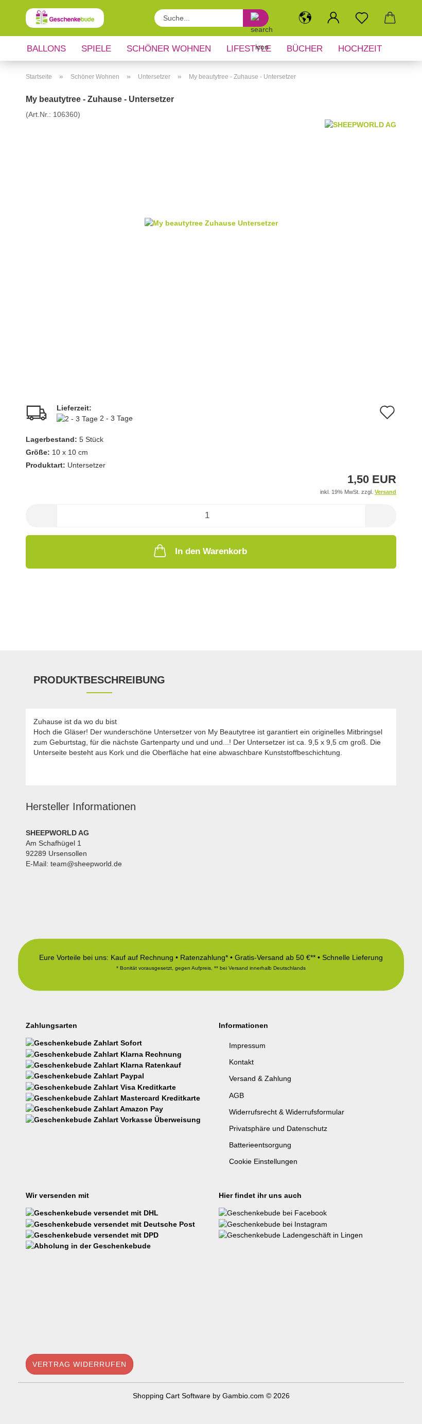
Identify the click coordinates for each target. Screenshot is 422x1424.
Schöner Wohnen (169, 49)
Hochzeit (360, 49)
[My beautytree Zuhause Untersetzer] (211, 222)
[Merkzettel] (361, 18)
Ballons (46, 49)
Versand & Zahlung (260, 1078)
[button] (305, 18)
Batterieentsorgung (260, 1145)
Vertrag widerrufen (79, 1364)
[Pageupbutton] (393, 1408)
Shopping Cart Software (171, 1396)
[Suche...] (256, 18)
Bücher (305, 49)
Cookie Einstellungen (263, 1161)
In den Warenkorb (211, 551)
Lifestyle (248, 49)
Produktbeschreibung (99, 679)
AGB (236, 1095)
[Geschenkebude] (69, 18)
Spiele (96, 49)
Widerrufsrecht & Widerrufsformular (286, 1112)
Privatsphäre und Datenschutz (278, 1128)
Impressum (247, 1045)
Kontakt (241, 1062)
